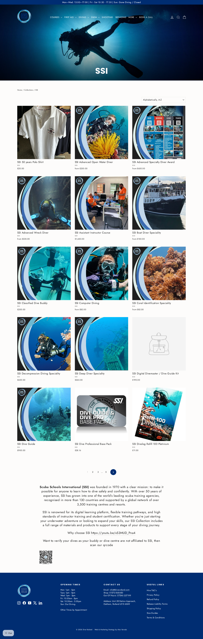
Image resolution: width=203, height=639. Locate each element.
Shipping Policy (154, 608)
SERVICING (120, 17)
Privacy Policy (153, 594)
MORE (131, 17)
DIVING (83, 17)
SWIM (94, 17)
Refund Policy (153, 599)
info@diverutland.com (120, 589)
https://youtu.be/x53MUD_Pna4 (113, 533)
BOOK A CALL (146, 17)
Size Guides (152, 613)
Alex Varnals (122, 629)
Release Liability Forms (157, 603)
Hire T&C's (152, 590)
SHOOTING (107, 17)
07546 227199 (124, 595)
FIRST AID (69, 17)
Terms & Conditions (156, 617)
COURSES (55, 17)
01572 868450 (116, 592)
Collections (28, 90)
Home (19, 90)
